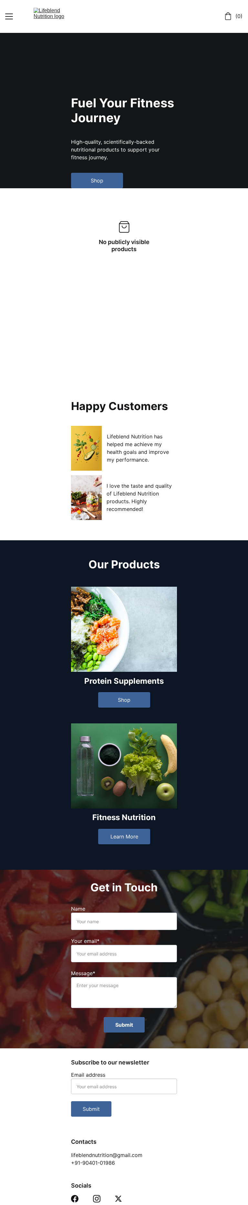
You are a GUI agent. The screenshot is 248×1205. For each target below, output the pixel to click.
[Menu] (9, 16)
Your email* (85, 941)
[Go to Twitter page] (118, 1198)
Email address (88, 1075)
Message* (83, 973)
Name (78, 909)
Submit (124, 1025)
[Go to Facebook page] (74, 1198)
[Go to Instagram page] (96, 1198)
